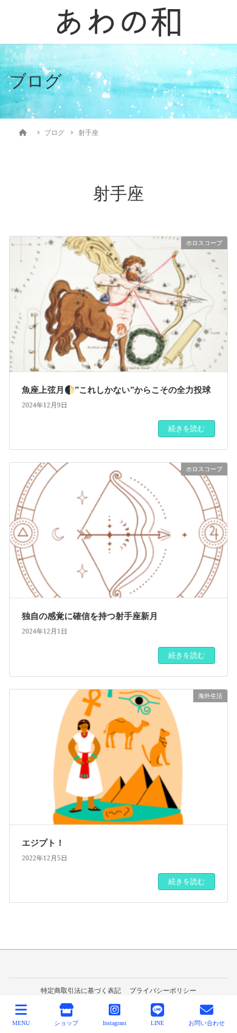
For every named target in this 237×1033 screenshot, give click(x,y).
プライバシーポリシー (162, 990)
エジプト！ (43, 843)
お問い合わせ (206, 1023)
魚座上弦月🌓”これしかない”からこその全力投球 (116, 390)
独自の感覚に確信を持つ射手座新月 (90, 616)
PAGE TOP (217, 978)
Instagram (114, 1023)
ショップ (66, 1023)
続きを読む (186, 428)
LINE (157, 1023)
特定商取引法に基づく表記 (81, 990)
